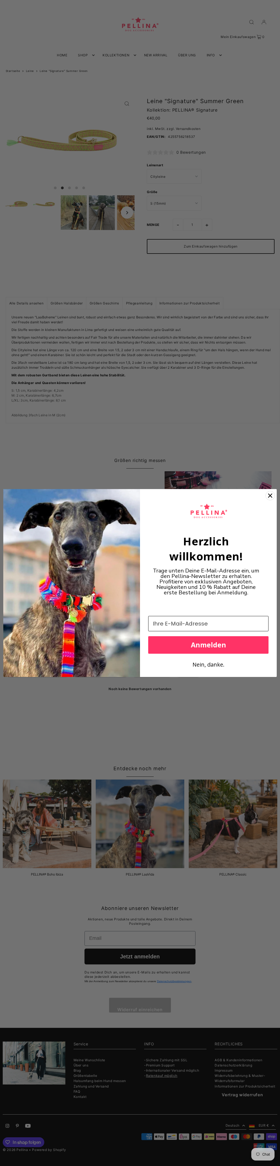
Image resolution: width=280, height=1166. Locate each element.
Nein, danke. (208, 664)
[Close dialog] (270, 495)
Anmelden (208, 644)
